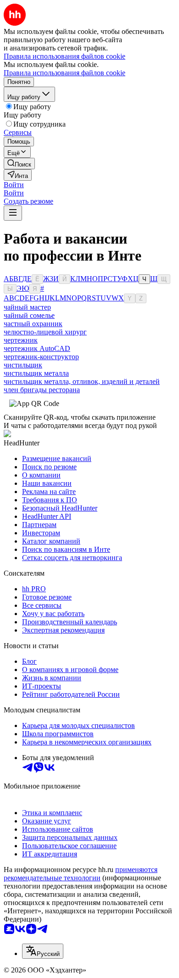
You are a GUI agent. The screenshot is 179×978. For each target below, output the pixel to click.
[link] (19, 163)
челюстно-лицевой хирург (45, 332)
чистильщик (23, 365)
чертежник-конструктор (41, 357)
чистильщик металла (36, 373)
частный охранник (33, 324)
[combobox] (42, 951)
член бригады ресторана (42, 390)
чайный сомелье (29, 315)
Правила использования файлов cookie (64, 73)
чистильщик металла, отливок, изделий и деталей (82, 381)
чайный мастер (27, 307)
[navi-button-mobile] (13, 213)
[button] (14, 185)
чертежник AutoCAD (37, 348)
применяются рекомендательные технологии (80, 874)
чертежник (21, 340)
